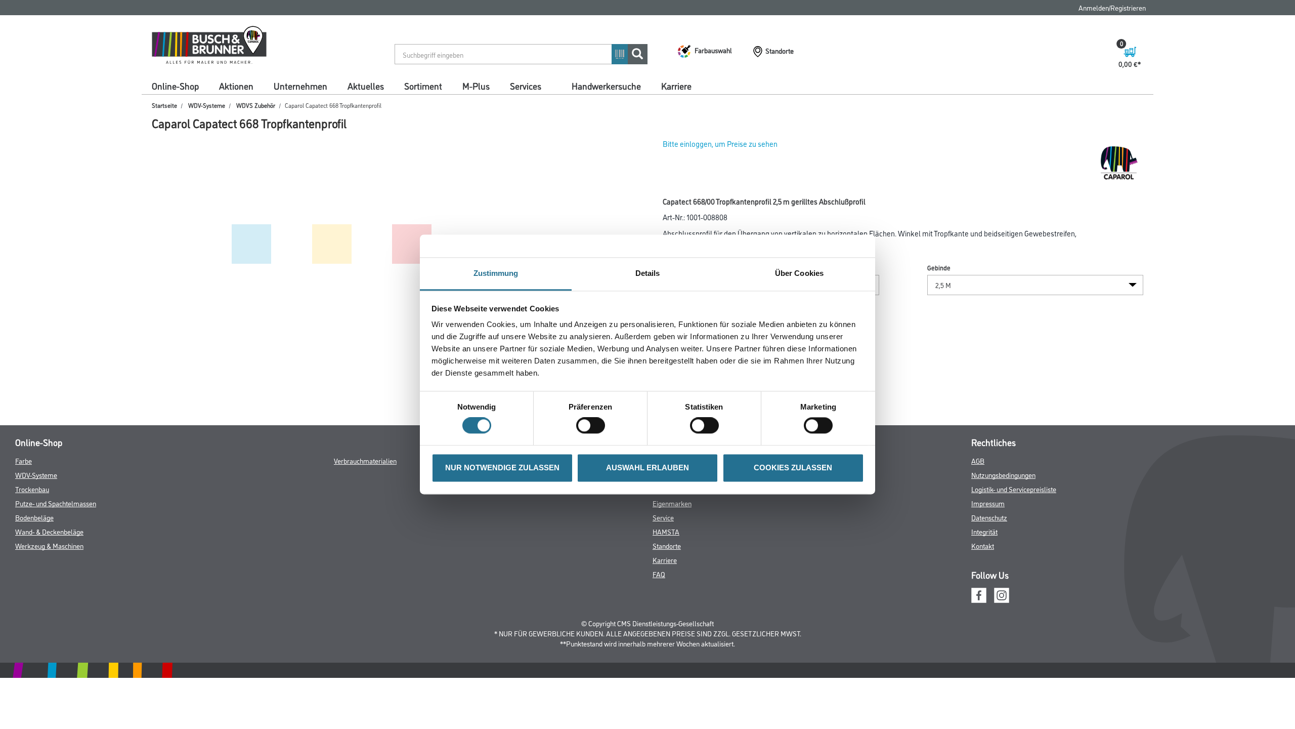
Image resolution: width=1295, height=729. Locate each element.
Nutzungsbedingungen (1003, 474)
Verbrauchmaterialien (365, 460)
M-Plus (476, 85)
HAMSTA (666, 531)
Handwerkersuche (606, 85)
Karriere (676, 85)
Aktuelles (366, 85)
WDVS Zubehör (255, 105)
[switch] (593, 426)
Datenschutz (989, 517)
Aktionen (236, 85)
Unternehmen (300, 85)
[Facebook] (978, 594)
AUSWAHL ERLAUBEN (647, 467)
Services (525, 85)
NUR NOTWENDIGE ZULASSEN (502, 467)
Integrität (984, 531)
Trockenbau (32, 489)
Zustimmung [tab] (496, 273)
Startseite (164, 105)
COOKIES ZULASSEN (793, 467)
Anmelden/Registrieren (1112, 7)
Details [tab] (647, 273)
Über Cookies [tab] (799, 273)
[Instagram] (1001, 594)
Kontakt (982, 545)
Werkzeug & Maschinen (49, 545)
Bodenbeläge (34, 517)
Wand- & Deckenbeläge (49, 531)
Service (663, 517)
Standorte (667, 545)
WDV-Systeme (206, 105)
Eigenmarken (672, 503)
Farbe (23, 460)
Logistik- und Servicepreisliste (1013, 489)
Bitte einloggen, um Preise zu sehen (720, 143)
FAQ (659, 574)
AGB (977, 460)
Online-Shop (175, 85)
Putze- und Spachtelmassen (55, 503)
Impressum (988, 503)
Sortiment (423, 85)
